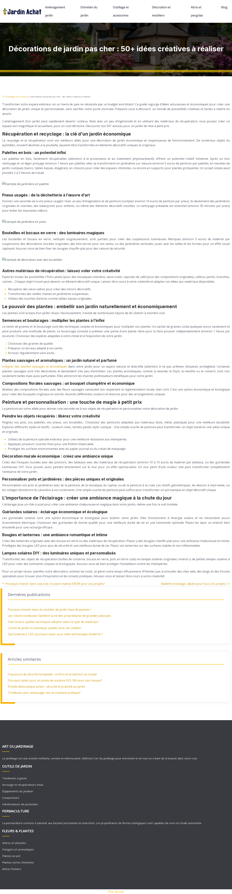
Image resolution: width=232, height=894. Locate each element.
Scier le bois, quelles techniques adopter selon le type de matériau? (53, 622)
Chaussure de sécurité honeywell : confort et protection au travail (52, 674)
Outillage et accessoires (121, 11)
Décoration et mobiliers (161, 11)
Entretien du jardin (88, 11)
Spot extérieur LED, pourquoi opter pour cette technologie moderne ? (55, 634)
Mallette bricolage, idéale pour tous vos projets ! (194, 584)
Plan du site (116, 892)
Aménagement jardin (55, 11)
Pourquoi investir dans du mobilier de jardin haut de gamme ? (49, 610)
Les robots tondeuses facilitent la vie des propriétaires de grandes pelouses (59, 616)
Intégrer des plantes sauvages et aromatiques (34, 366)
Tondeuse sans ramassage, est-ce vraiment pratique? (44, 693)
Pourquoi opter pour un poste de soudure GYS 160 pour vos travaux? (55, 680)
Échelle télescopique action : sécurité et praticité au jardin (46, 687)
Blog (224, 7)
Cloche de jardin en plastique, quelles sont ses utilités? (44, 628)
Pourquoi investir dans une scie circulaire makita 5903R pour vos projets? (55, 584)
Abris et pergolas (197, 11)
